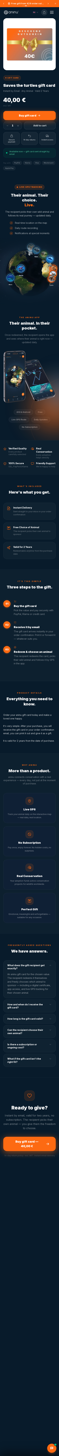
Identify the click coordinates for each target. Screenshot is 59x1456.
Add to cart (39, 125)
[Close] (55, 3)
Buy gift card (27, 115)
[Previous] (3, 3)
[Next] (48, 3)
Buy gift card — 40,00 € (26, 1144)
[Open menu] (52, 12)
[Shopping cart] (44, 12)
